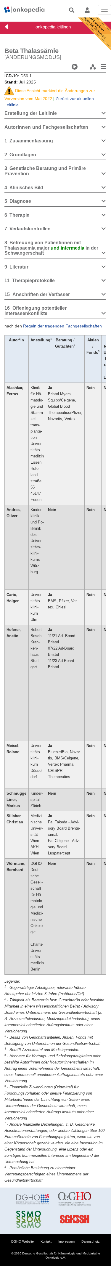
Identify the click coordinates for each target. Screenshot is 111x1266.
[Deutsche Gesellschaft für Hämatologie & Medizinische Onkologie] (32, 1199)
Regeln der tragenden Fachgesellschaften (62, 326)
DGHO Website (22, 1241)
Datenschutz (90, 1241)
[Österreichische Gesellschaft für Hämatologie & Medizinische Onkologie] (74, 1199)
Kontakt (46, 1241)
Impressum (66, 1241)
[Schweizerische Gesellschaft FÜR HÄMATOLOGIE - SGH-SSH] (74, 1219)
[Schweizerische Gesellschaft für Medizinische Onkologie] (32, 1219)
